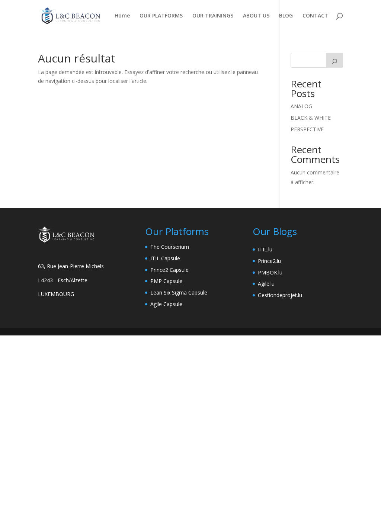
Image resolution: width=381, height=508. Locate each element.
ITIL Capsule (165, 258)
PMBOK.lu (270, 272)
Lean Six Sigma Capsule (178, 292)
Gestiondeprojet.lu (280, 295)
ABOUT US (256, 16)
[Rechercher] (334, 60)
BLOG (286, 16)
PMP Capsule (166, 280)
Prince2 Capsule (169, 269)
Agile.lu (266, 283)
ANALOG (301, 106)
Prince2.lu (269, 260)
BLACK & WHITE (311, 117)
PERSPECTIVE (307, 129)
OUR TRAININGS (212, 16)
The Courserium (169, 246)
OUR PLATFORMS (161, 16)
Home (122, 16)
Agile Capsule (166, 304)
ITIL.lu (265, 249)
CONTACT (315, 16)
